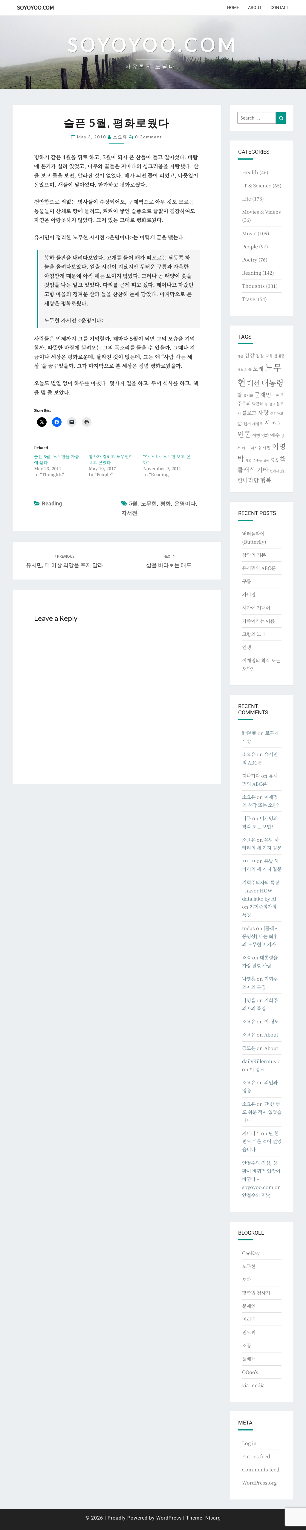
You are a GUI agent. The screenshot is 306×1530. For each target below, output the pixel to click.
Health (250, 172)
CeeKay (251, 1253)
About (254, 7)
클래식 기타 (253, 469)
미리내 (248, 1319)
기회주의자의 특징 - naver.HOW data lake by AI (260, 890)
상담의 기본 (254, 554)
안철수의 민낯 (256, 1195)
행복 (265, 480)
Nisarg (213, 1518)
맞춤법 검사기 (256, 1292)
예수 (275, 434)
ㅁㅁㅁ (248, 861)
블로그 (249, 412)
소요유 (120, 136)
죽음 (275, 460)
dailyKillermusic (261, 1061)
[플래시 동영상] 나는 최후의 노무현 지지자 (260, 936)
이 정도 (271, 1021)
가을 (240, 356)
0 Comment (148, 136)
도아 (246, 1279)
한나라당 (248, 480)
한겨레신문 (277, 471)
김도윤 (248, 1048)
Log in (249, 1443)
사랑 (263, 412)
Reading (52, 503)
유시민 (264, 447)
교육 (269, 356)
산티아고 (276, 413)
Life (246, 198)
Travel (249, 299)
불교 (272, 404)
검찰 (260, 356)
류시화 (248, 395)
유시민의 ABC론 (259, 568)
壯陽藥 (249, 733)
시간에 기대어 (256, 607)
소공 (246, 1345)
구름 (246, 581)
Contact (279, 7)
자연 (248, 460)
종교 (267, 460)
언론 (244, 434)
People (250, 246)
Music (249, 233)
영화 (265, 435)
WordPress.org (259, 1482)
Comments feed (260, 1469)
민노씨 (248, 1332)
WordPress (169, 1518)
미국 (276, 395)
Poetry (249, 259)
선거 (247, 424)
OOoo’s (250, 1372)
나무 (246, 818)
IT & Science (256, 185)
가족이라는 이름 (258, 620)
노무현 (149, 503)
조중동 (257, 460)
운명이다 (185, 503)
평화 (165, 503)
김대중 (279, 356)
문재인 (262, 394)
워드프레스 (249, 448)
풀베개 (248, 1358)
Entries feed (256, 1456)
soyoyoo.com (35, 7)
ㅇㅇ (246, 957)
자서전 (129, 513)
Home (233, 7)
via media (253, 1385)
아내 (276, 423)
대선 (253, 383)
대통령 (272, 382)
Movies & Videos (261, 211)
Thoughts (253, 285)
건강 (249, 355)
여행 (256, 435)
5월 (133, 503)
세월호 (257, 423)
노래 (258, 368)
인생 (246, 647)
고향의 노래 (254, 634)
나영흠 (248, 978)
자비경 (248, 594)
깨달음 (242, 369)
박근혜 (258, 403)
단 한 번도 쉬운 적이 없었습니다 (261, 1112)
